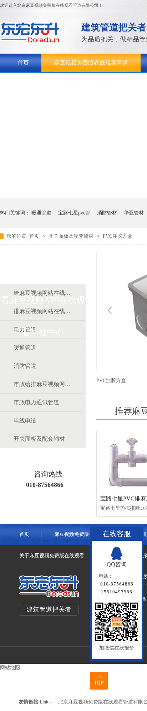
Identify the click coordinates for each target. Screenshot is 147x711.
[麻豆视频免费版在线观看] (30, 41)
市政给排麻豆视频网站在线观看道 (42, 384)
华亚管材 (134, 213)
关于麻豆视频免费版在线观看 (54, 81)
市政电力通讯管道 (36, 402)
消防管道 (25, 366)
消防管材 (107, 213)
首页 (23, 63)
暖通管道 (41, 213)
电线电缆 (25, 421)
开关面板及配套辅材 (72, 236)
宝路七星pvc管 (74, 213)
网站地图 (10, 667)
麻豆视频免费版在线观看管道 (91, 63)
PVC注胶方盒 (117, 236)
